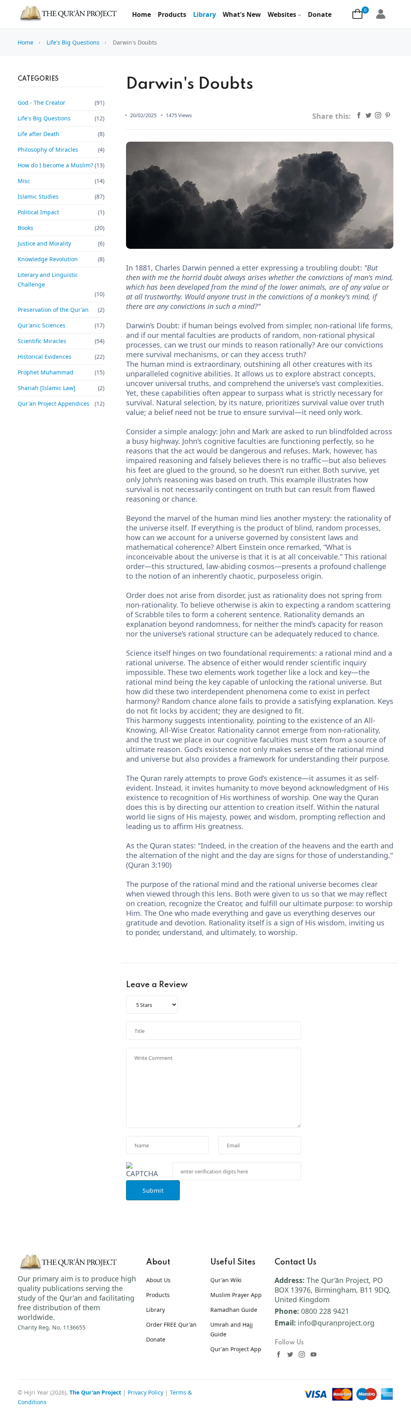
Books (25, 228)
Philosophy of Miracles (48, 149)
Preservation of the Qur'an (53, 309)
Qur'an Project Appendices (54, 403)
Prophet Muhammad (45, 372)
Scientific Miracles (42, 341)
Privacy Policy (145, 1392)
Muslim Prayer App (236, 1295)
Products (172, 14)
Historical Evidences (44, 356)
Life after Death (38, 134)
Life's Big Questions (73, 42)
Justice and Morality (44, 243)
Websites (282, 14)
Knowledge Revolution (48, 259)
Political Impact (38, 212)
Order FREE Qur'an (171, 1324)
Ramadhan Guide (233, 1309)
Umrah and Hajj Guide (231, 1329)
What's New (242, 14)
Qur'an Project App (235, 1349)
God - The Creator (41, 102)
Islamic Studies (38, 196)
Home (141, 14)
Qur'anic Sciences (41, 325)
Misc (24, 181)
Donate (320, 14)
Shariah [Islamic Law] (46, 388)
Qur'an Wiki (226, 1280)
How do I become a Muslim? (55, 165)
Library (204, 14)
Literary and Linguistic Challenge (48, 279)
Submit (152, 1190)
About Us (158, 1280)
